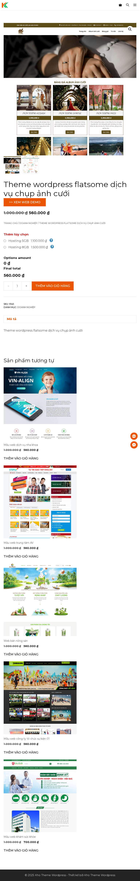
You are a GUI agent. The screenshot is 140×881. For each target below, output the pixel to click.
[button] (130, 29)
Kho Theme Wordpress (99, 875)
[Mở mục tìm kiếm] (127, 5)
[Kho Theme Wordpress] (5, 5)
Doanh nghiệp (28, 223)
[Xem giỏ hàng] (120, 5)
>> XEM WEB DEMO (24, 202)
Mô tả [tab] (11, 319)
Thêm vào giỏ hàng (52, 286)
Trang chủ (11, 223)
